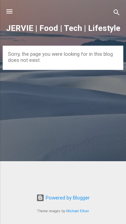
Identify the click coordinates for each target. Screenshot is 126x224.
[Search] (117, 13)
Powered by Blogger (67, 198)
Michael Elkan (77, 211)
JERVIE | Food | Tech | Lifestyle (63, 28)
